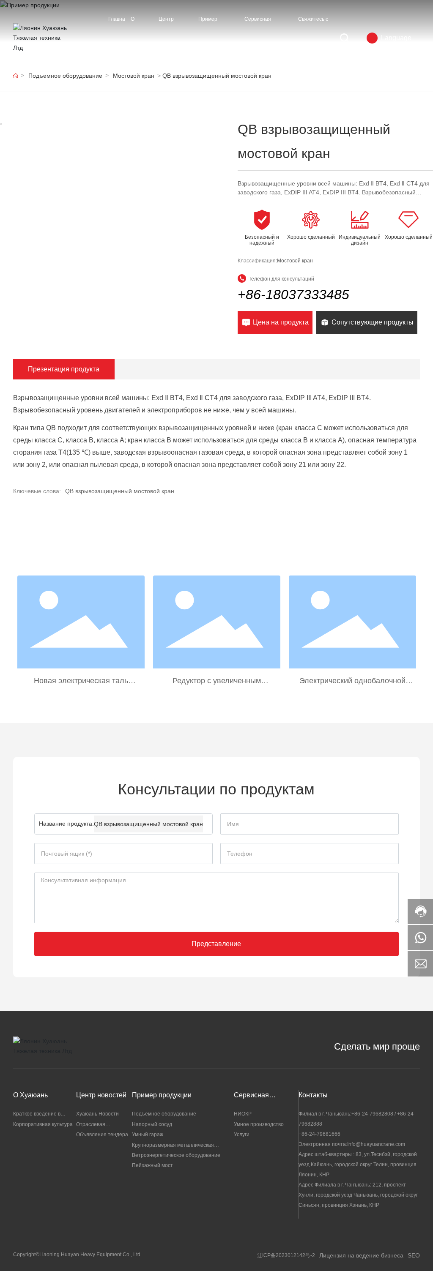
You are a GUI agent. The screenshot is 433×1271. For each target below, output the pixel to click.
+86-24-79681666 (319, 1134)
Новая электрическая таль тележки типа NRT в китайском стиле (80, 681)
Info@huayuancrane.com (376, 1144)
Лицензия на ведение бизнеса (361, 1255)
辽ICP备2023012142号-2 (286, 1255)
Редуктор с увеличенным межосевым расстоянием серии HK (217, 681)
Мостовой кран (295, 261)
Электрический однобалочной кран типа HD (352, 681)
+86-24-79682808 (372, 1114)
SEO (414, 1255)
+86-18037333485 (293, 294)
